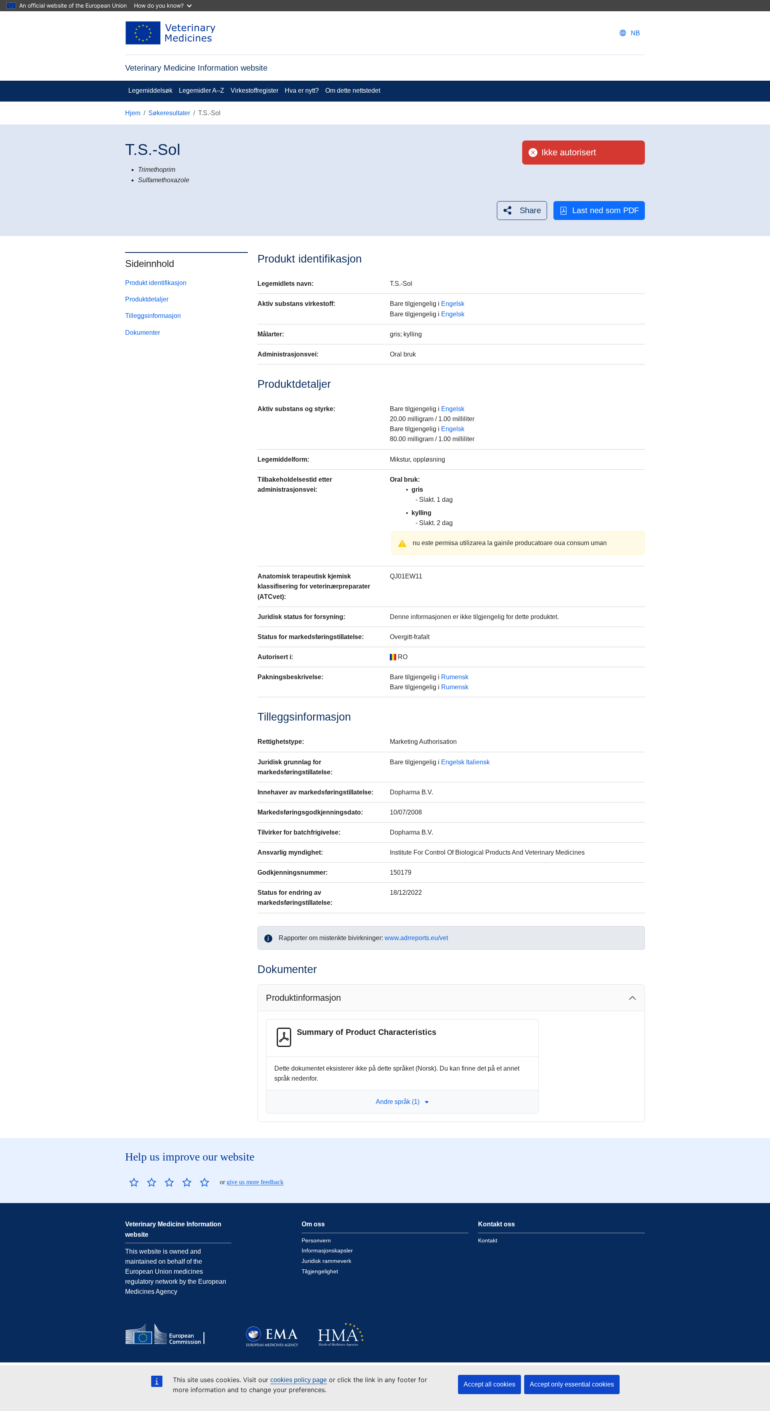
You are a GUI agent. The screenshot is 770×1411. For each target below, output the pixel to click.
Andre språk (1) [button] (397, 1101)
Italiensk (478, 762)
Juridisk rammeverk (326, 1261)
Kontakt (487, 1240)
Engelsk (452, 303)
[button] (522, 210)
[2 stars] (142, 1182)
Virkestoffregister (254, 90)
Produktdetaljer (146, 299)
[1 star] (134, 1182)
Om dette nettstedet (352, 90)
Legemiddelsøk (150, 90)
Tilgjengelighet (320, 1271)
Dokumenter (142, 332)
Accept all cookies (489, 1384)
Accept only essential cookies (572, 1384)
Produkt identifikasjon (155, 282)
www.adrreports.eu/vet (416, 938)
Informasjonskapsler (327, 1250)
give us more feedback (255, 1182)
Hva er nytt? (302, 90)
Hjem (132, 113)
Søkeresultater (169, 113)
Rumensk (454, 677)
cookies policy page (298, 1379)
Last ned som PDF (605, 210)
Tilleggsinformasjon (153, 316)
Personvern (316, 1240)
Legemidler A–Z (201, 90)
